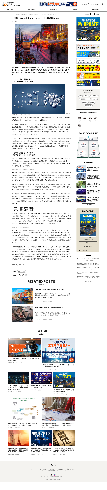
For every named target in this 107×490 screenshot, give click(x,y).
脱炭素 (75, 9)
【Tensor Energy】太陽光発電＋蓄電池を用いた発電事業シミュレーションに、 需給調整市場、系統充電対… (88, 277)
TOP (13, 14)
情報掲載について (62, 469)
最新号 (88, 243)
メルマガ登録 (84, 4)
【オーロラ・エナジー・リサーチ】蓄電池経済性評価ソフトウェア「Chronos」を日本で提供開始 (88, 259)
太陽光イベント (96, 9)
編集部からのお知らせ (21, 14)
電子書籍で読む (88, 246)
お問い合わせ (44, 471)
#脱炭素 (95, 99)
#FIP (80, 95)
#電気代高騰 (88, 105)
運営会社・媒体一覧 (61, 471)
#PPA (86, 95)
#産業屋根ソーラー (85, 99)
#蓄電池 (92, 102)
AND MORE (88, 205)
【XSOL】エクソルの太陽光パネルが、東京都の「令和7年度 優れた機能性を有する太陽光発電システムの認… (88, 264)
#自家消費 (84, 102)
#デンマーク (21, 271)
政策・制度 (53, 9)
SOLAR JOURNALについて (37, 469)
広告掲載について (71, 469)
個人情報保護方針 (52, 471)
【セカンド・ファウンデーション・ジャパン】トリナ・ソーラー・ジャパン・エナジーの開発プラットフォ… (88, 268)
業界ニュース (10, 9)
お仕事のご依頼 (95, 4)
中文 (92, 14)
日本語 (97, 14)
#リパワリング (93, 95)
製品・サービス (32, 9)
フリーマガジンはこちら (50, 469)
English (87, 14)
